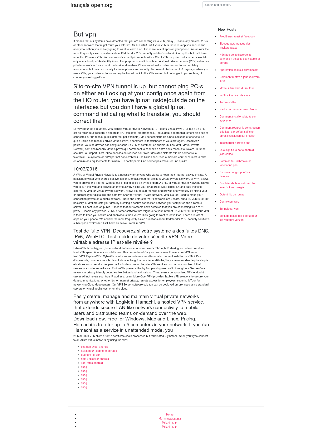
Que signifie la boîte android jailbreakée (237, 152)
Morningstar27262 (170, 418)
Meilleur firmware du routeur (237, 88)
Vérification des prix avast (235, 95)
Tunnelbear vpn (229, 208)
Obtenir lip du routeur (233, 194)
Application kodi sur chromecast (239, 70)
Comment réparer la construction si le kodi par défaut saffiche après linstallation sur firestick (240, 131)
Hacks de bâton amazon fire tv (238, 109)
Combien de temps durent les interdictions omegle (238, 185)
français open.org (92, 4)
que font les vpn (90, 355)
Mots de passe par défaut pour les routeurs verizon (238, 218)
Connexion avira (229, 201)
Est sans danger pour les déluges (235, 174)
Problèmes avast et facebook (237, 36)
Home (169, 414)
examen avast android (94, 346)
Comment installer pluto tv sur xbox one (238, 118)
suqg (84, 367)
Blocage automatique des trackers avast (235, 45)
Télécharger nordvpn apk (235, 143)
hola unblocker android (95, 359)
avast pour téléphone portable (99, 351)
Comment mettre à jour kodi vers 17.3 (240, 79)
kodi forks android (92, 363)
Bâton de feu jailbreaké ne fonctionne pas (235, 163)
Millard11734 (170, 422)
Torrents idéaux (229, 102)
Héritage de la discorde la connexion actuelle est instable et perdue (240, 59)
